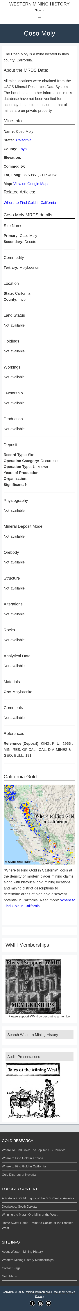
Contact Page (11, 1268)
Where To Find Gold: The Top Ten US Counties (34, 1150)
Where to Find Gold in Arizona (22, 1158)
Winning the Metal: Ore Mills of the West (30, 1214)
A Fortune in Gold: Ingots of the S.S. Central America (38, 1198)
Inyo (23, 149)
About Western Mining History (22, 1251)
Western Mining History (39, 4)
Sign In (39, 10)
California (23, 140)
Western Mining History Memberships (28, 1260)
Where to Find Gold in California (30, 203)
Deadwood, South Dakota (19, 1206)
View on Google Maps (31, 184)
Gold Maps (9, 1276)
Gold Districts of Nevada (19, 1174)
